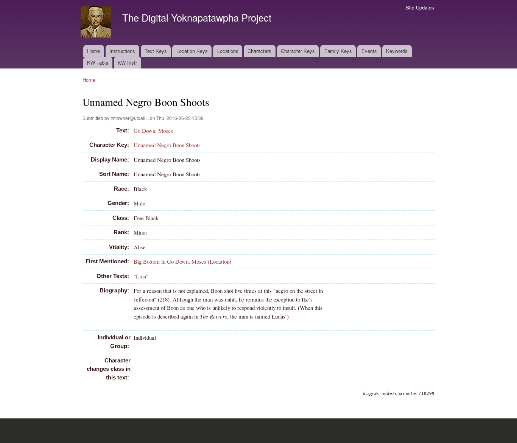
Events (369, 50)
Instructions (122, 50)
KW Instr (127, 62)
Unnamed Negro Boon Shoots (167, 145)
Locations (227, 50)
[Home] (97, 22)
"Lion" (141, 276)
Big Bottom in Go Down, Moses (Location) (182, 261)
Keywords (397, 50)
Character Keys (298, 50)
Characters (259, 50)
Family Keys (338, 50)
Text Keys (156, 50)
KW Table (97, 62)
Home (93, 50)
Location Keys (192, 50)
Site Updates (420, 7)
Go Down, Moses (153, 130)
